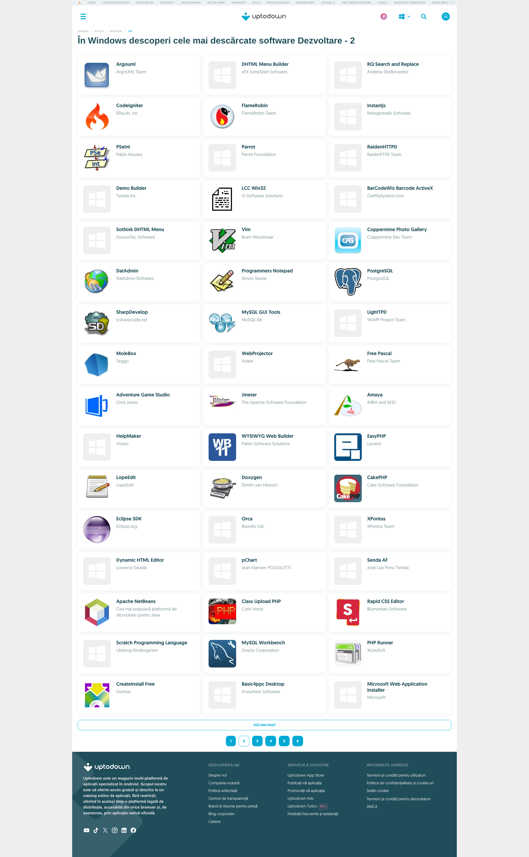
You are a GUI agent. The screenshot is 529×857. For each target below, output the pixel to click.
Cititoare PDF (144, 2)
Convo (382, 2)
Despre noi (218, 775)
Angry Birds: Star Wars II (448, 2)
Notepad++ (167, 2)
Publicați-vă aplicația (305, 782)
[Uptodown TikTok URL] (96, 831)
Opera (92, 2)
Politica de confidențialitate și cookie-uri (400, 782)
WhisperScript (305, 2)
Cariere (215, 821)
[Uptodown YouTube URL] (86, 831)
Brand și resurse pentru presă (233, 806)
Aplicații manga (278, 2)
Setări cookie (378, 790)
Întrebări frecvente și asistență (313, 813)
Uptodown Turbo (307, 806)
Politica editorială (223, 790)
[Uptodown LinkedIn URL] (124, 831)
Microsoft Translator (409, 2)
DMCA (372, 806)
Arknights (239, 2)
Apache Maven (191, 2)
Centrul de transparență (228, 798)
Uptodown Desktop (115, 2)
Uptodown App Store (306, 775)
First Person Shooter (356, 2)
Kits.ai (256, 2)
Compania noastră (224, 782)
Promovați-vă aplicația (306, 790)
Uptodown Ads (301, 798)
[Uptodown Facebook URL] (133, 831)
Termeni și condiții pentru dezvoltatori (399, 798)
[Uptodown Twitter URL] (105, 831)
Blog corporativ (221, 813)
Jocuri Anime (216, 2)
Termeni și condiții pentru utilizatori (396, 775)
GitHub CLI (328, 2)
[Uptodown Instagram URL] (114, 831)
